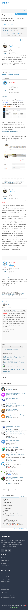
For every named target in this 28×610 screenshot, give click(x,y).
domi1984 (10, 417)
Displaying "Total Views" (12, 398)
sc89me (9, 406)
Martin (9, 474)
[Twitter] (2, 550)
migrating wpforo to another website (13, 361)
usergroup (16, 74)
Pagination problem (11, 388)
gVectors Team (5, 589)
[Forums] (2, 14)
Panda (9, 395)
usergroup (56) (6, 371)
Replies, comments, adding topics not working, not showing (15, 394)
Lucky (9, 444)
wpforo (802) (13, 369)
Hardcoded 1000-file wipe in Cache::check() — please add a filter (15, 404)
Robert (13, 82)
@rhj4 (5, 96)
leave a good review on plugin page (13, 182)
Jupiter (9, 452)
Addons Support (5, 581)
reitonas (10, 389)
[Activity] (5, 53)
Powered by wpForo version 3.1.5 (20, 528)
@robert (4, 202)
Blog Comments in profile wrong (13, 366)
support (9, 399)
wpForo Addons (5, 565)
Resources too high (9, 359)
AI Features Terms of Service (8, 597)
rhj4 (11, 30)
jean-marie (10, 410)
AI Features (4, 557)
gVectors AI (4, 563)
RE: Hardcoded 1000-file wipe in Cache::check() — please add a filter (15, 432)
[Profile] (4, 53)
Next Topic (16, 349)
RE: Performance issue (11, 470)
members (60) (20, 369)
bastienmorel (19, 513)
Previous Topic (8, 349)
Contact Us (4, 592)
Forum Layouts (5, 560)
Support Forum (5, 576)
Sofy (9, 467)
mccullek (10, 483)
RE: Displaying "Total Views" (13, 426)
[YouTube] (6, 550)
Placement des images (11, 409)
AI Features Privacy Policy (7, 595)
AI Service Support (6, 579)
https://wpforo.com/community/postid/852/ (13, 131)
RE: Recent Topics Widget (12, 440)
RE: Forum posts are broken (13, 447)
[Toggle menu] (25, 2)
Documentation (5, 573)
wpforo (5, 74)
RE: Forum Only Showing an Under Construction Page (14, 478)
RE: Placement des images (12, 463)
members (10, 74)
